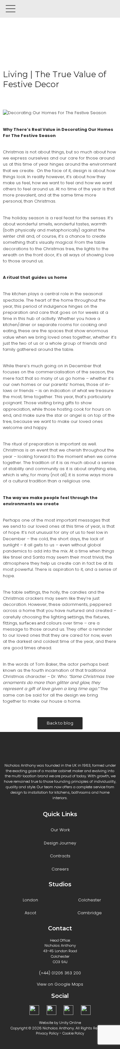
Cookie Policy (73, 1033)
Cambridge (89, 913)
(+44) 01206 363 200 (60, 973)
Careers (60, 869)
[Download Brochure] (94, 9)
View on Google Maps (60, 984)
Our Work (60, 830)
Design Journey (60, 843)
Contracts (60, 856)
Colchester (89, 900)
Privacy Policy (47, 1033)
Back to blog (60, 723)
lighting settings (67, 617)
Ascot (30, 913)
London (30, 900)
